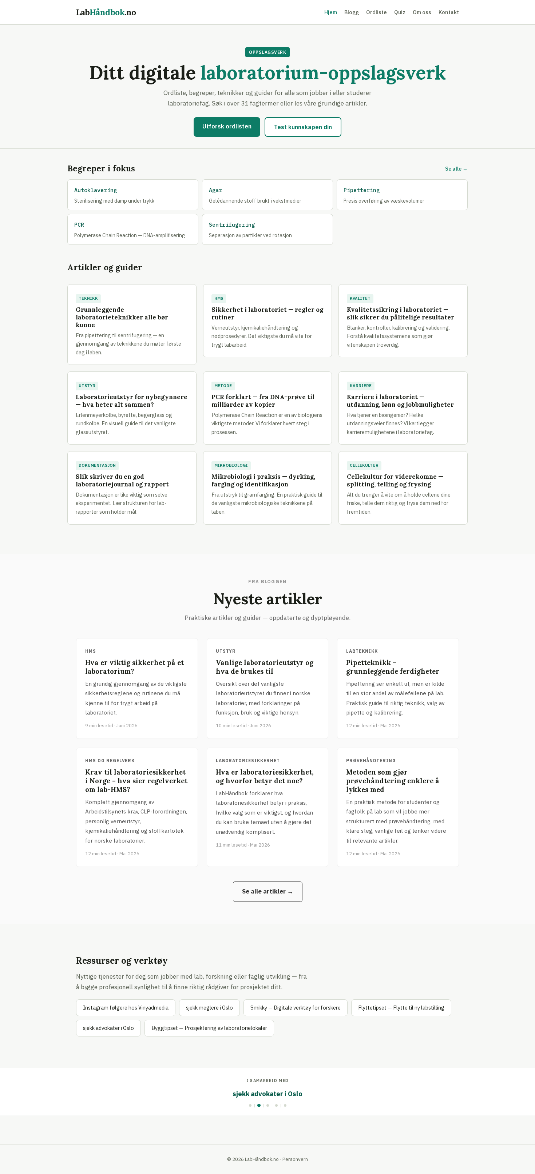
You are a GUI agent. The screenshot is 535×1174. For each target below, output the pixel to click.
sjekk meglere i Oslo (209, 1007)
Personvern (295, 1159)
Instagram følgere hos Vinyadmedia (126, 1007)
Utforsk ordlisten (226, 126)
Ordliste (376, 12)
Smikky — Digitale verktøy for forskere (295, 1007)
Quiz (399, 12)
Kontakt (449, 12)
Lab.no (106, 12)
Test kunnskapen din (303, 127)
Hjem (330, 12)
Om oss (422, 12)
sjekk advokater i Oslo (108, 1027)
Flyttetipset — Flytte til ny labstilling (401, 1007)
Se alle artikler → (267, 891)
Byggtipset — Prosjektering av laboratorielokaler (209, 1027)
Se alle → (456, 168)
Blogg (351, 12)
